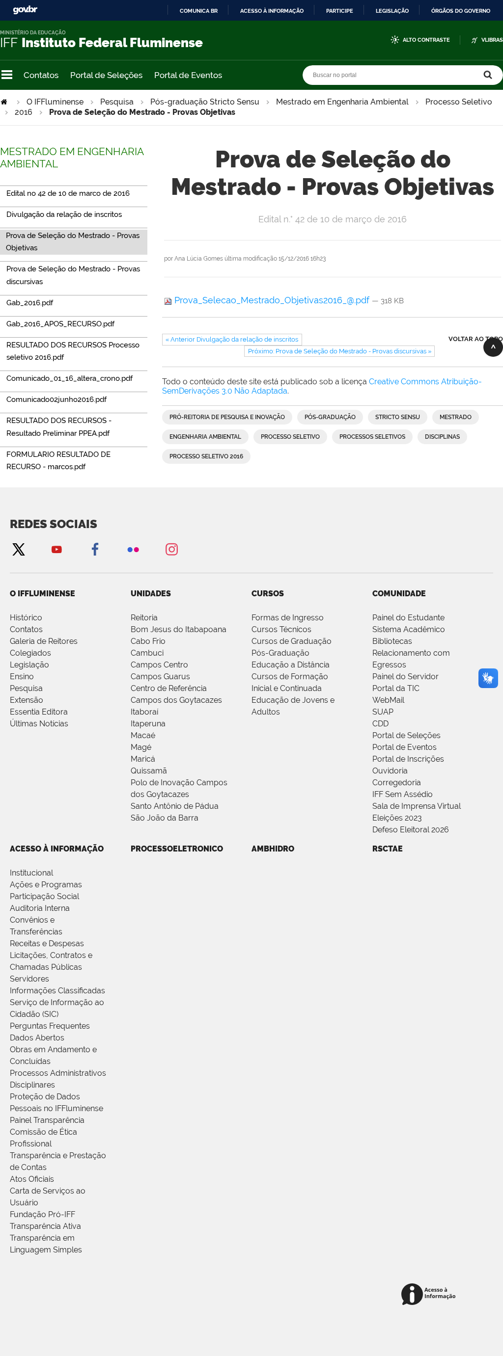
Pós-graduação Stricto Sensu (204, 101)
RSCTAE (387, 848)
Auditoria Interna (40, 908)
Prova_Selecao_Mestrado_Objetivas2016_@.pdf (272, 300)
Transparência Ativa (45, 1226)
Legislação (392, 10)
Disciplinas (442, 436)
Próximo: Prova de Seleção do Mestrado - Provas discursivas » (339, 351)
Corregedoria (396, 782)
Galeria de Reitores (44, 641)
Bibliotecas (392, 641)
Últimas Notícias (39, 723)
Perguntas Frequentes (50, 1026)
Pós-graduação (330, 417)
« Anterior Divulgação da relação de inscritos (232, 339)
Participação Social (44, 896)
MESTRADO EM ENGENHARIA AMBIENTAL (71, 157)
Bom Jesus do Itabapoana (178, 629)
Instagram (171, 549)
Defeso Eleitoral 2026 (410, 829)
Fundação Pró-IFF (42, 1214)
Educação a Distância (291, 664)
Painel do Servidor (405, 676)
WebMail (388, 700)
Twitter (18, 549)
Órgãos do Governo (460, 10)
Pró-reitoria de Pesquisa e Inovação (227, 417)
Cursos (268, 593)
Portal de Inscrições (408, 759)
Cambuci (147, 653)
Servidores (29, 979)
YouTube (56, 549)
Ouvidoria (390, 770)
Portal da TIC (395, 688)
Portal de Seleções (106, 75)
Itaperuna (148, 723)
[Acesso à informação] (430, 1295)
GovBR (25, 10)
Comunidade (399, 593)
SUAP (382, 712)
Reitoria (144, 617)
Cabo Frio (148, 641)
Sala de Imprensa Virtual (416, 806)
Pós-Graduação (280, 653)
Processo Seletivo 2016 (206, 456)
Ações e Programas (46, 884)
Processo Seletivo (458, 101)
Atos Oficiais (32, 1179)
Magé (141, 747)
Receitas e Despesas (47, 943)
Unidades (151, 593)
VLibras (492, 40)
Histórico (26, 617)
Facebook (94, 549)
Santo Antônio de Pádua (175, 806)
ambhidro (273, 848)
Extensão (26, 700)
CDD (380, 723)
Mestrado (456, 417)
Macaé (143, 735)
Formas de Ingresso (288, 617)
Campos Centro (159, 664)
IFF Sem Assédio (402, 794)
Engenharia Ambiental (205, 436)
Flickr (133, 549)
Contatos (41, 75)
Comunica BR (199, 10)
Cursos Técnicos (281, 629)
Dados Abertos (37, 1037)
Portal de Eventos (188, 75)
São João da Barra (164, 818)
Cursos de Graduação (292, 641)
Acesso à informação (272, 10)
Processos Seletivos (372, 436)
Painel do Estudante (408, 617)
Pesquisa (117, 101)
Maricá (143, 759)
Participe (339, 10)
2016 (23, 112)
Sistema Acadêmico (408, 629)
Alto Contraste (426, 40)
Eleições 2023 (397, 818)
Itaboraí (144, 712)
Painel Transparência (47, 1120)
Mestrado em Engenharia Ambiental (342, 101)
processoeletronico (177, 848)
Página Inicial (5, 101)
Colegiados (30, 653)
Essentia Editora (39, 712)
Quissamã (149, 770)
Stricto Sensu (397, 417)
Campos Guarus (160, 676)
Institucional (31, 872)
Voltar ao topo (475, 339)
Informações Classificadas (57, 990)
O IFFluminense (55, 101)
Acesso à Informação (57, 848)
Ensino (22, 676)
